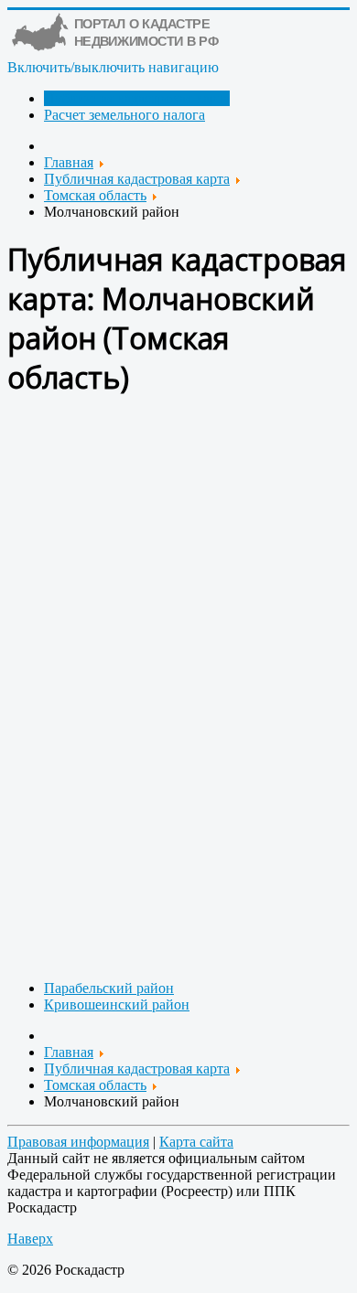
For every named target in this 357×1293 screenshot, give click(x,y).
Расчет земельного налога (124, 115)
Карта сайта (196, 1141)
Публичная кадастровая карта (137, 98)
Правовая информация (78, 1141)
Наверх (30, 1238)
